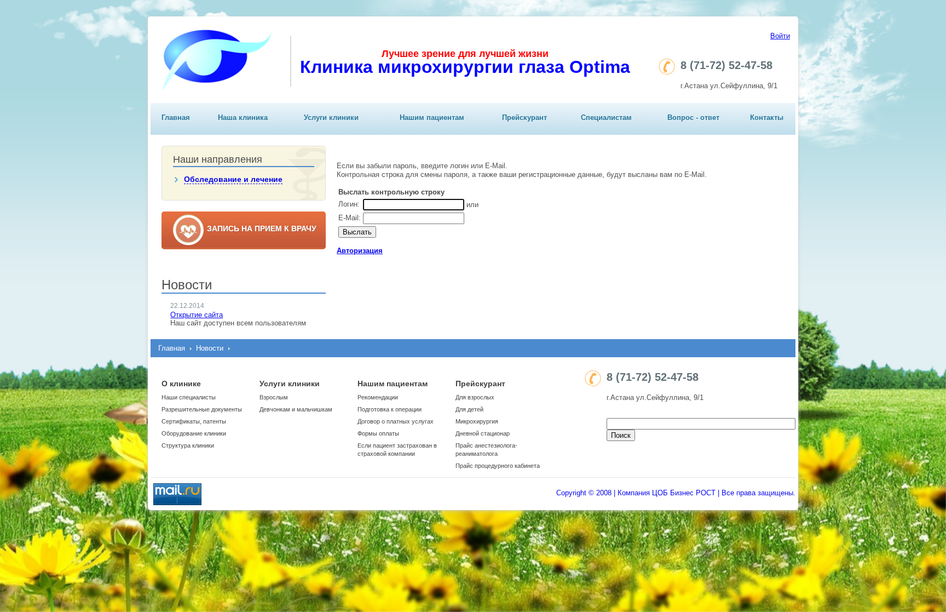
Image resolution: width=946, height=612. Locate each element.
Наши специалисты (188, 397)
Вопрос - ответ (693, 117)
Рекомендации (377, 397)
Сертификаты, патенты (193, 421)
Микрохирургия (476, 421)
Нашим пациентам (432, 117)
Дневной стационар (482, 433)
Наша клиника (243, 117)
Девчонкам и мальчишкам (295, 409)
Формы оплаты (378, 433)
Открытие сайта (196, 315)
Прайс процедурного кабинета (497, 465)
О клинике (181, 383)
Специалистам (606, 117)
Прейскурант (524, 117)
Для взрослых (474, 397)
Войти (780, 36)
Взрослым (273, 397)
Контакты (766, 117)
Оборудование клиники (193, 433)
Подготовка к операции (389, 409)
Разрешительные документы (201, 409)
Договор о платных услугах (395, 421)
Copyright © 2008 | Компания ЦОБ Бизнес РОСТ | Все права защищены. (675, 493)
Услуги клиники (331, 117)
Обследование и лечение (233, 179)
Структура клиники (187, 445)
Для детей (469, 409)
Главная (175, 117)
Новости (209, 348)
